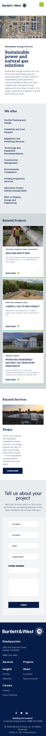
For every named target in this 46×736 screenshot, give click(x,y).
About (26, 669)
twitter (21, 713)
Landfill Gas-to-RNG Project (23, 306)
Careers (7, 685)
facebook (16, 713)
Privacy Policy (29, 732)
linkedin (27, 713)
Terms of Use (15, 732)
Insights (7, 669)
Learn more (12, 470)
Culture (6, 690)
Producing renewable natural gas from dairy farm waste (20, 363)
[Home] (14, 5)
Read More (11, 273)
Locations (27, 674)
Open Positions (9, 695)
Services (7, 662)
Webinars (7, 678)
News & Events (30, 678)
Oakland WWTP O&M (18, 253)
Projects (28, 662)
